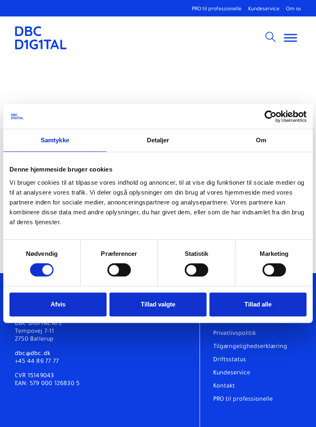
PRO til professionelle (217, 9)
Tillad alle (258, 304)
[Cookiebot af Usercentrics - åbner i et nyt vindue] (271, 116)
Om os (293, 9)
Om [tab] (261, 140)
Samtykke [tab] (55, 140)
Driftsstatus (229, 360)
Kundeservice (263, 9)
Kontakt (224, 386)
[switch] (119, 269)
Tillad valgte (158, 304)
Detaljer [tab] (158, 140)
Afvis (58, 304)
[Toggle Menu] (290, 38)
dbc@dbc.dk (32, 354)
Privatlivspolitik (234, 334)
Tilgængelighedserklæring (250, 347)
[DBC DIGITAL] (41, 37)
